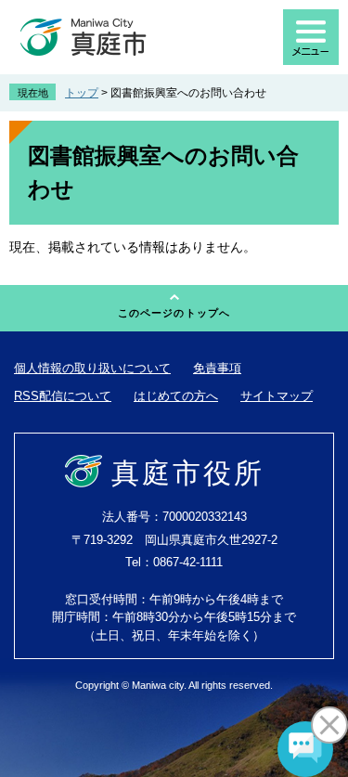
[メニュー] (311, 37)
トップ (81, 92)
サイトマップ (276, 396)
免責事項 (217, 368)
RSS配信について (62, 396)
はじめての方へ (176, 396)
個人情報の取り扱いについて (92, 368)
